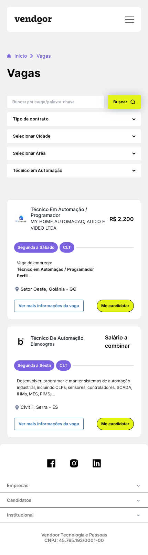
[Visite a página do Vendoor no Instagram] (74, 463)
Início (20, 56)
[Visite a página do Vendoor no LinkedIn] (97, 463)
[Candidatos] (74, 501)
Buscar (120, 101)
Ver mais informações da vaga (49, 305)
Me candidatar (115, 305)
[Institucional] (74, 515)
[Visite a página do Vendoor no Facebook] (51, 463)
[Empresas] (74, 486)
